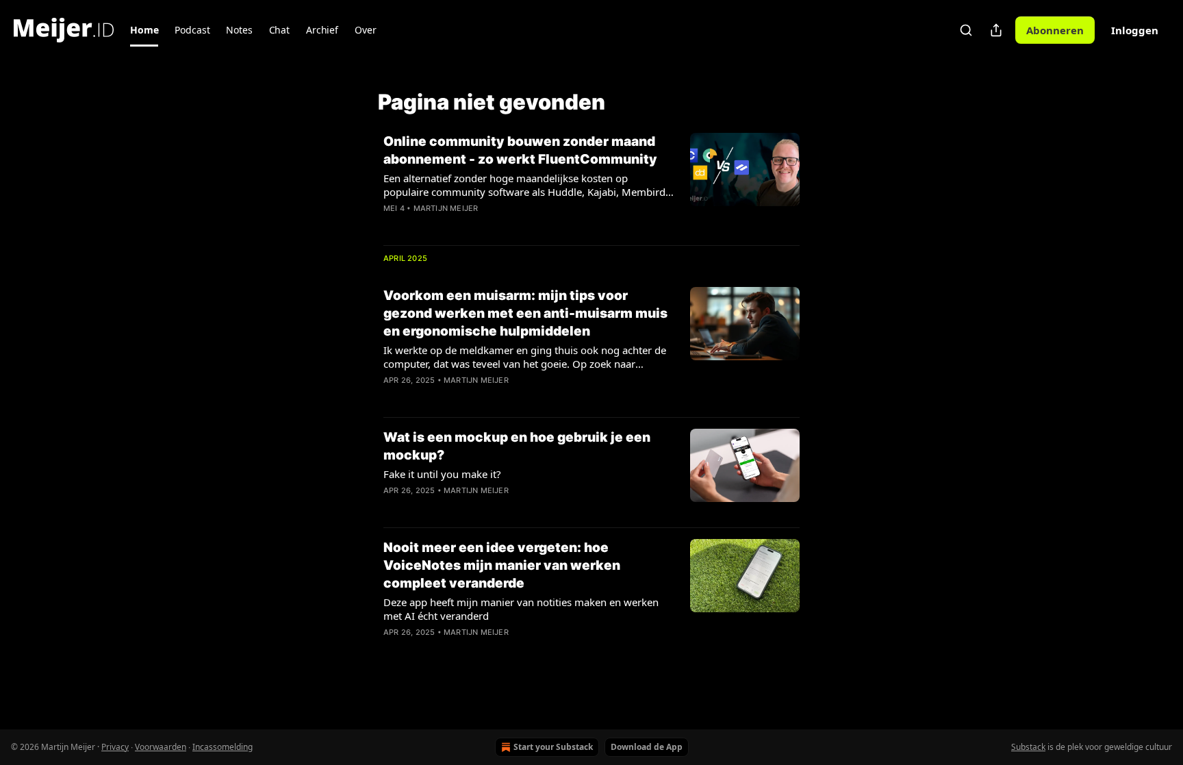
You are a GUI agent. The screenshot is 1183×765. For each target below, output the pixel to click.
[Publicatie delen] (996, 30)
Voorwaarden (160, 747)
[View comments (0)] (480, 226)
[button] (144, 30)
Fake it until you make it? (442, 474)
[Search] (966, 30)
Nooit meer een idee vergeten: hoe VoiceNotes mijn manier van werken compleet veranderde (501, 565)
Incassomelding (222, 747)
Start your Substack (553, 747)
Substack (1028, 747)
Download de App (647, 747)
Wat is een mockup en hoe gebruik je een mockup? (516, 446)
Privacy (115, 747)
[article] (591, 183)
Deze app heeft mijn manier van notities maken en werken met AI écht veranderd (521, 609)
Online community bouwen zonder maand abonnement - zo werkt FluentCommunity (520, 150)
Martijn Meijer (446, 208)
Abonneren (1055, 30)
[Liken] (392, 226)
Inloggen (1134, 30)
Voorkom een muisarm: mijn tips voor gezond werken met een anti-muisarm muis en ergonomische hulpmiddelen (525, 313)
